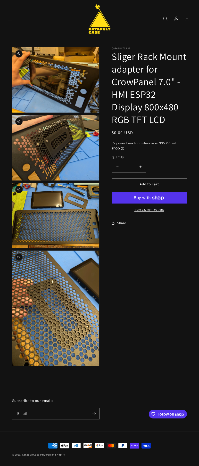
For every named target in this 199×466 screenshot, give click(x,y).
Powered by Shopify (52, 454)
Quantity (118, 157)
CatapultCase (30, 454)
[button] (10, 19)
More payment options (149, 209)
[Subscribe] (94, 413)
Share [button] (121, 223)
